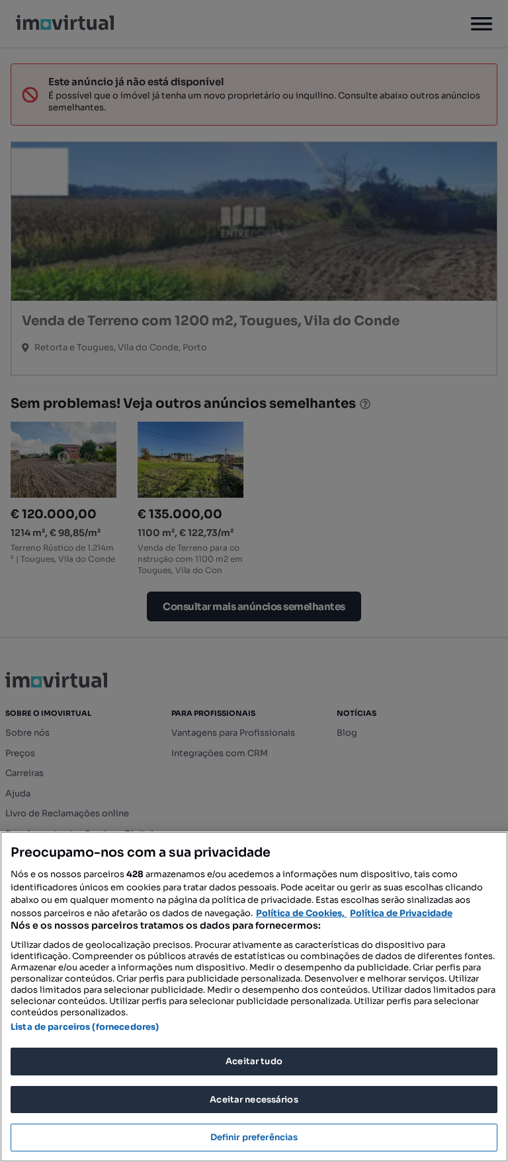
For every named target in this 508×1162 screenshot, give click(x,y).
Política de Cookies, (301, 913)
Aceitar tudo (254, 1061)
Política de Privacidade (401, 913)
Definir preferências (254, 1137)
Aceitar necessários (254, 1099)
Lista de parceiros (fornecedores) (85, 1026)
